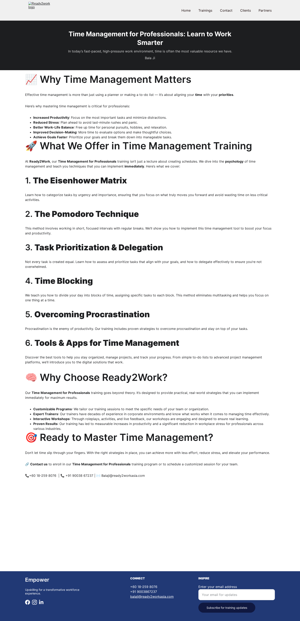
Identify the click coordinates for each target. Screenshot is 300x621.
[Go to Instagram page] (34, 602)
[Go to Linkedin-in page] (41, 602)
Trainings (205, 10)
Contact (226, 10)
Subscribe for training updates (227, 607)
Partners (265, 10)
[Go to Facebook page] (27, 602)
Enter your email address (217, 587)
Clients (245, 10)
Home (186, 10)
